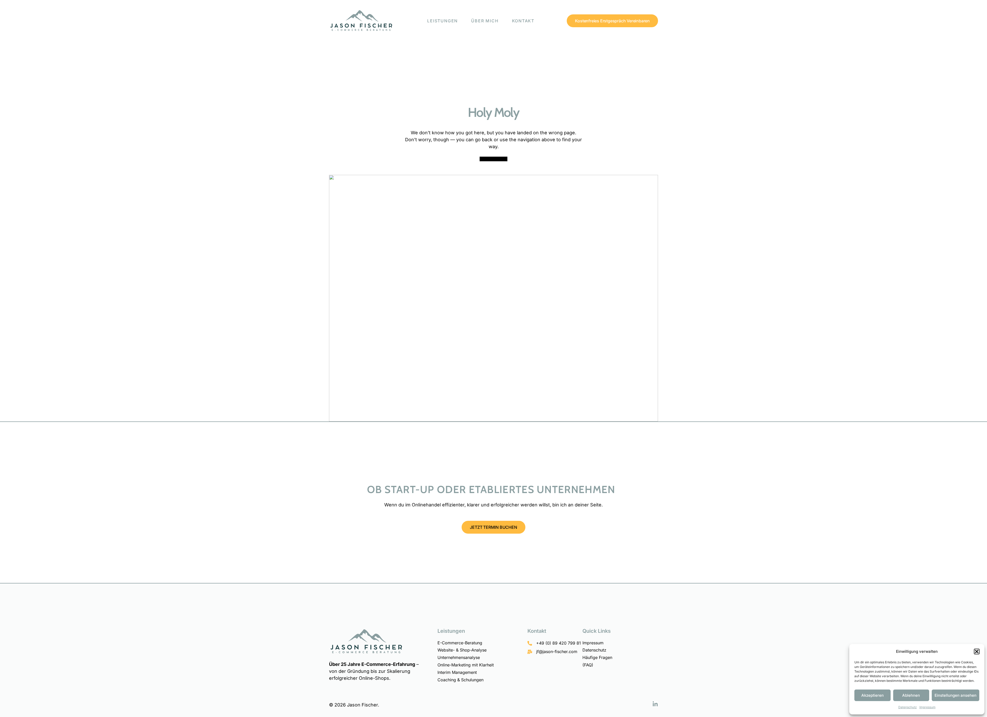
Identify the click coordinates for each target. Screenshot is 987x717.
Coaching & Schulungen (460, 679)
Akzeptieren (872, 695)
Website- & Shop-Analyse (462, 650)
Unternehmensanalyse (458, 657)
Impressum (927, 707)
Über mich (484, 20)
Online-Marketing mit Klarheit (465, 664)
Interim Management (457, 672)
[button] (976, 651)
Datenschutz (907, 707)
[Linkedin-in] (655, 704)
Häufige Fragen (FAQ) (597, 661)
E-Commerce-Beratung (459, 642)
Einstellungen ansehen (955, 695)
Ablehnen (911, 695)
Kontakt (523, 20)
